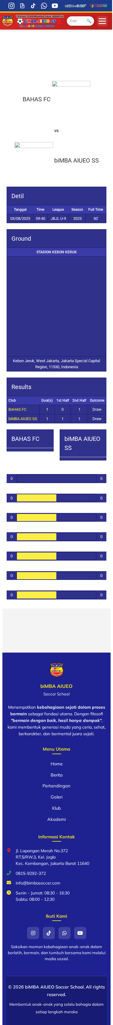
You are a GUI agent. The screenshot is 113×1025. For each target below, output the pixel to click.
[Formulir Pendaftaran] (22, 6)
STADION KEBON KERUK (56, 252)
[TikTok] (33, 6)
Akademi (56, 819)
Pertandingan (56, 786)
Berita (57, 775)
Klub (56, 808)
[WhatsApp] (44, 6)
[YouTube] (55, 6)
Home (57, 764)
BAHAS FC (17, 409)
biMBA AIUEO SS (22, 418)
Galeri (56, 797)
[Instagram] (11, 6)
